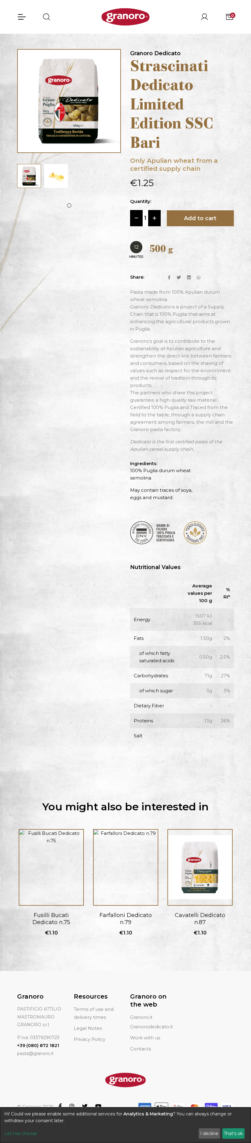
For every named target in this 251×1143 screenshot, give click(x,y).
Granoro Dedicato (155, 53)
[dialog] (125, 1125)
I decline (209, 1133)
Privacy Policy (89, 1039)
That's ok (233, 1133)
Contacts (140, 1049)
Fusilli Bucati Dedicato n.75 (51, 919)
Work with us (145, 1038)
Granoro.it (141, 1017)
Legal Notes (88, 1028)
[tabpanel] (29, 176)
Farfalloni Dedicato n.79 (125, 919)
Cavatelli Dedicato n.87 (200, 919)
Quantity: (140, 201)
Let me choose (20, 1133)
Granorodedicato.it (151, 1027)
